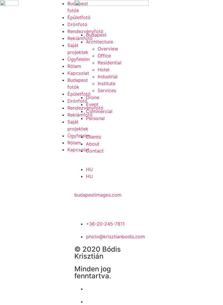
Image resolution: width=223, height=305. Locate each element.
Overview (108, 49)
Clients (93, 137)
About (92, 144)
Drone (92, 97)
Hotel (103, 69)
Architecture (99, 42)
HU (89, 169)
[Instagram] (97, 205)
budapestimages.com (97, 195)
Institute (106, 83)
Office (104, 56)
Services (107, 90)
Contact (95, 151)
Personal (95, 118)
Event (92, 104)
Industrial (108, 76)
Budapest (96, 35)
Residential (109, 63)
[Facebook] (81, 205)
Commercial (99, 111)
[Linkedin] (113, 205)
